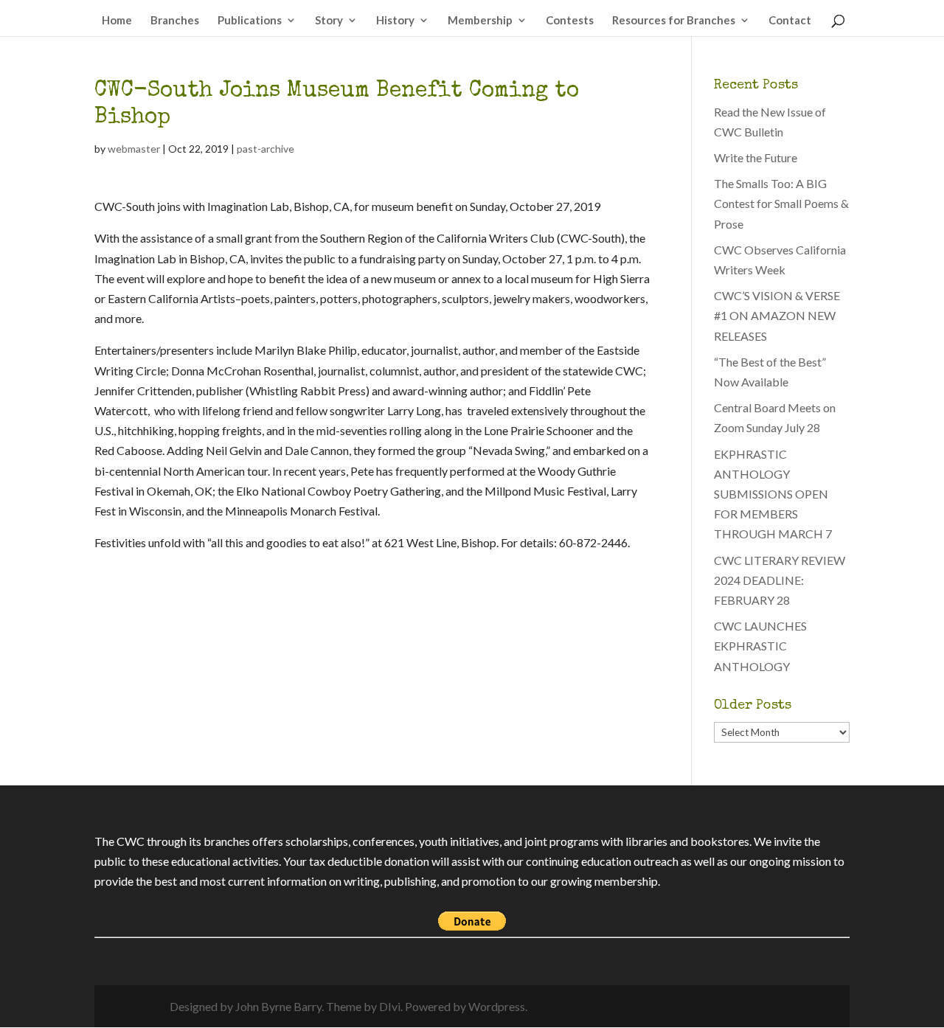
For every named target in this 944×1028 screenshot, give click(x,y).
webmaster (134, 148)
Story (329, 21)
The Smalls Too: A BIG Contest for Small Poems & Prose (781, 203)
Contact (789, 21)
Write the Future (755, 157)
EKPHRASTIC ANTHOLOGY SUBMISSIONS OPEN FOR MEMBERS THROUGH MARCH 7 (773, 494)
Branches (174, 21)
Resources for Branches (673, 21)
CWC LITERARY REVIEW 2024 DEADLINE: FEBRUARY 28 (779, 580)
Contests (570, 21)
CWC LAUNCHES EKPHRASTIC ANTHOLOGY (760, 646)
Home (117, 21)
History (395, 21)
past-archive (265, 148)
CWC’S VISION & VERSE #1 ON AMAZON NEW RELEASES (777, 315)
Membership (480, 21)
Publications (250, 21)
